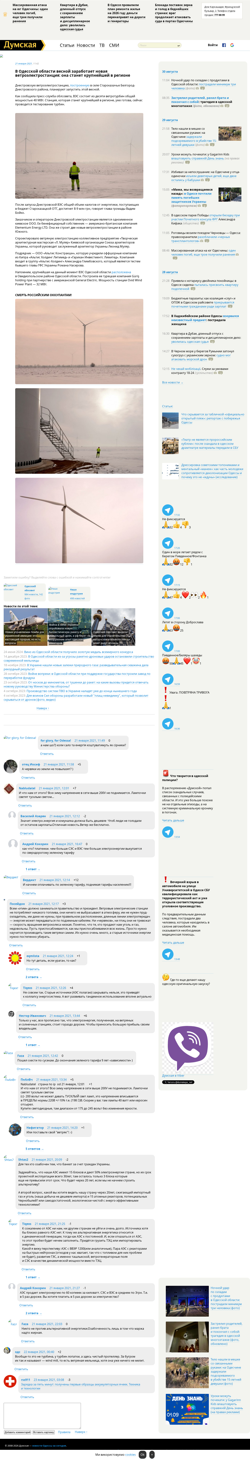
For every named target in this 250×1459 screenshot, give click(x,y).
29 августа (170, 120)
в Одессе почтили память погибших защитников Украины (191, 198)
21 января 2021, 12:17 (43, 904)
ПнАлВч (27, 1080)
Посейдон (17, 904)
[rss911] (10, 1387)
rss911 (25, 1380)
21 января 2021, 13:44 (65, 1016)
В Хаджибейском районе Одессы (197, 316)
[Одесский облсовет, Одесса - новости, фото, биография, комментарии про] (14, 589)
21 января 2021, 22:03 (47, 1324)
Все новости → (172, 382)
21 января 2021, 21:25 (50, 1224)
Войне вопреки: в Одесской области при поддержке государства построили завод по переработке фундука (77, 676)
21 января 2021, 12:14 (55, 880)
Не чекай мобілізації (185, 369)
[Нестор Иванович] (11, 1016)
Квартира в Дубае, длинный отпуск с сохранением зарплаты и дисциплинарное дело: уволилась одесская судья (75, 17)
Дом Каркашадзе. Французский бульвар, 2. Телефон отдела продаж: (222, 11)
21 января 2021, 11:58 (59, 764)
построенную (79, 85)
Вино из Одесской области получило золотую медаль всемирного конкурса (78, 652)
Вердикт (29, 880)
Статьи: (167, 406)
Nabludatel (27, 788)
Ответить (47, 754)
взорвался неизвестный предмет (205, 318)
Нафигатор (35, 1128)
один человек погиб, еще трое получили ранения (203, 252)
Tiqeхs (27, 988)
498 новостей (77, 598)
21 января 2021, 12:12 (64, 816)
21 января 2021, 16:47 (67, 844)
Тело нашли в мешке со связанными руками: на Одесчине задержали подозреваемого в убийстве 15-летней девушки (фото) (226, 1371)
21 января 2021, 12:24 (58, 956)
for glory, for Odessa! (56, 740)
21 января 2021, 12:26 (51, 988)
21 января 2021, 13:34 (51, 1080)
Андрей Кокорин (35, 844)
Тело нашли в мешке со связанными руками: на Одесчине (188, 133)
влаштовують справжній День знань (197, 158)
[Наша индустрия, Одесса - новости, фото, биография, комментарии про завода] (58, 592)
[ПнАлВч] (10, 1080)
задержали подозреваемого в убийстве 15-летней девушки (194, 141)
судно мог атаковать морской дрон (201, 357)
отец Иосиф (31, 764)
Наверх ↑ (43, 708)
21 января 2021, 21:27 (64, 1288)
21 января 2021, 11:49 (89, 740)
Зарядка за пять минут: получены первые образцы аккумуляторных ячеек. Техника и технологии (80, 1386)
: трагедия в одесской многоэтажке (201, 104)
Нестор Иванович (32, 1016)
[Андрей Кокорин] (13, 848)
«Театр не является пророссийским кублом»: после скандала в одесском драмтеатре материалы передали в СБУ (209, 444)
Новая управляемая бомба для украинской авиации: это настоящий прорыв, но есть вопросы (24, 637)
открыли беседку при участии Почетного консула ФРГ (205, 217)
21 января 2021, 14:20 (62, 1128)
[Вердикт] (11, 877)
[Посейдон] (4, 899)
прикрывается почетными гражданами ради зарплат (202, 304)
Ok (143, 1455)
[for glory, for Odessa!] (20, 738)
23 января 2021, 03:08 (49, 1380)
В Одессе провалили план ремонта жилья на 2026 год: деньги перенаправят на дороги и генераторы (126, 13)
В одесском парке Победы (190, 215)
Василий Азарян (33, 816)
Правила (64, 1432)
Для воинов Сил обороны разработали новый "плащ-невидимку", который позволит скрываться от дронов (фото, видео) (76, 698)
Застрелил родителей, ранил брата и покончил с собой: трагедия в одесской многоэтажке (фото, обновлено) (226, 1334)
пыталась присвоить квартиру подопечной (204, 287)
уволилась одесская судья (190, 342)
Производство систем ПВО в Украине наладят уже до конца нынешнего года (82, 691)
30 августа (170, 72)
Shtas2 (23, 1160)
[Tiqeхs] (13, 988)
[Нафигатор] (15, 1136)
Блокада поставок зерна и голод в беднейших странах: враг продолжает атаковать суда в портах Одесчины (174, 13)
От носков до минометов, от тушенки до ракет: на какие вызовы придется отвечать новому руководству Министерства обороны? (76, 684)
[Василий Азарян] (12, 818)
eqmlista (33, 956)
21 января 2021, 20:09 (47, 1160)
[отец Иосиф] (10, 772)
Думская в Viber (173, 1076)
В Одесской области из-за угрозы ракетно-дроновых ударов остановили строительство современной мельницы (79, 658)
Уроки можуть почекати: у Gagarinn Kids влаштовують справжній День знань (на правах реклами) (227, 1404)
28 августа (170, 272)
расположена (121, 272)
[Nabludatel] (9, 793)
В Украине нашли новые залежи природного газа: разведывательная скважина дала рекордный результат (76, 667)
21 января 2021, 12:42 (43, 1056)
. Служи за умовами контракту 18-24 (199, 371)
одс (17, 1352)
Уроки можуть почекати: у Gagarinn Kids (200, 154)
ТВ (102, 45)
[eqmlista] (15, 964)
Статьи (67, 45)
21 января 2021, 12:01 (54, 788)
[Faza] (8, 1053)
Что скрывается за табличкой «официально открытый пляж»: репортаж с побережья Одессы (212, 418)
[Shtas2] (9, 1160)
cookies (130, 1455)
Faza (20, 1056)
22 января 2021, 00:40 (39, 1352)
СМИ (114, 45)
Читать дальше (173, 820)
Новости (86, 45)
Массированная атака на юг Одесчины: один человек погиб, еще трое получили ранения (30, 13)
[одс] (7, 1353)
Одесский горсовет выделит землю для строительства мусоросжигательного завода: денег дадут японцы (112, 637)
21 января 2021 (23, 63)
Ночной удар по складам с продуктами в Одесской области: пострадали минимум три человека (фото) (226, 1298)
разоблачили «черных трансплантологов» (200, 239)
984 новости (31, 594)
